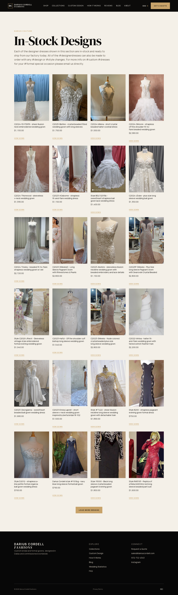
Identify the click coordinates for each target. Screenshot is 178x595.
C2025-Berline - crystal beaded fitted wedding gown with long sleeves (69, 125)
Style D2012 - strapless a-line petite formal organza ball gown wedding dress (26, 484)
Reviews (108, 5)
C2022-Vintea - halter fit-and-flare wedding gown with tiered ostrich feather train (142, 341)
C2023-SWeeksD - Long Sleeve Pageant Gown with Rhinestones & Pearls (64, 270)
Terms (100, 589)
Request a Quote (139, 549)
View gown (19, 138)
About (127, 5)
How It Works (94, 5)
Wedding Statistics (98, 566)
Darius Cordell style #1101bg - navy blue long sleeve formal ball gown (68, 482)
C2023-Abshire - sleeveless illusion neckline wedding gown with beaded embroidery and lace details (107, 270)
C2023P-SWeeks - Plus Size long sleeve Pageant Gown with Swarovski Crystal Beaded (143, 270)
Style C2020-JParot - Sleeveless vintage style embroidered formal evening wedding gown (29, 341)
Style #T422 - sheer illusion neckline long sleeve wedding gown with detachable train (104, 412)
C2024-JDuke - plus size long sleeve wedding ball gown (142, 197)
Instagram (136, 562)
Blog (118, 5)
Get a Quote (160, 6)
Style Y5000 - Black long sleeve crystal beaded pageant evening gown (102, 484)
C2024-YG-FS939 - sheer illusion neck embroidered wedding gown (29, 125)
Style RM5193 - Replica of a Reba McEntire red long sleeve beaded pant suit (140, 484)
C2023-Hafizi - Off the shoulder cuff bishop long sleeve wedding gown (68, 339)
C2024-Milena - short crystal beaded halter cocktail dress (104, 125)
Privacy (95, 589)
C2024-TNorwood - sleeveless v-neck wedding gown (28, 197)
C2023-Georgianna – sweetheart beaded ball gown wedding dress (29, 411)
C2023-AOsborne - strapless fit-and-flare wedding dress (65, 197)
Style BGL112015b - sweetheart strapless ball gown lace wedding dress (103, 198)
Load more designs (89, 510)
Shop (45, 5)
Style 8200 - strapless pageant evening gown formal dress (143, 411)
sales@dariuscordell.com (142, 553)
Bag (145, 6)
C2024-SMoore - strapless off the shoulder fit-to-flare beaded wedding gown (142, 127)
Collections (58, 5)
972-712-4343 (137, 557)
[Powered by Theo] (161, 589)
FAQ (91, 571)
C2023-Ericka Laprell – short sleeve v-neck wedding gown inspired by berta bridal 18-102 (66, 412)
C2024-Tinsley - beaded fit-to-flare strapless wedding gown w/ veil (30, 268)
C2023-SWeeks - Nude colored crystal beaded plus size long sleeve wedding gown (105, 341)
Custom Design (76, 5)
